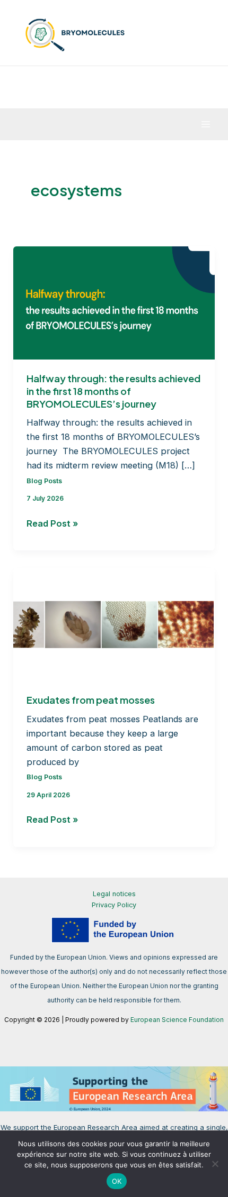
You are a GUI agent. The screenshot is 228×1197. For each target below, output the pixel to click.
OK (117, 1181)
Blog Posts (44, 481)
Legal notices (114, 894)
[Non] (214, 1163)
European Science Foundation (177, 1020)
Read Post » (52, 524)
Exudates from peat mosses (91, 700)
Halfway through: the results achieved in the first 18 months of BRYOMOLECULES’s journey (113, 390)
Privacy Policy (114, 905)
